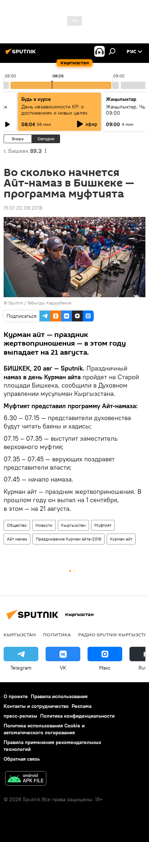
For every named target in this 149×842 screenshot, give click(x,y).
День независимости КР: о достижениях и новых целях (54, 109)
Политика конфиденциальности (77, 716)
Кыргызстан (73, 525)
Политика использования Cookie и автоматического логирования (44, 729)
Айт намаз (17, 539)
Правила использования (59, 696)
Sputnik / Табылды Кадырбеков (39, 302)
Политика (57, 634)
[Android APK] (25, 779)
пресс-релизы (20, 716)
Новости (43, 525)
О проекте (16, 696)
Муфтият (102, 525)
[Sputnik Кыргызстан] (22, 54)
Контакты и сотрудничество (36, 706)
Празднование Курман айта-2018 (68, 539)
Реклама (81, 706)
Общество (17, 525)
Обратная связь (22, 759)
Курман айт (121, 539)
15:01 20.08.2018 (23, 208)
